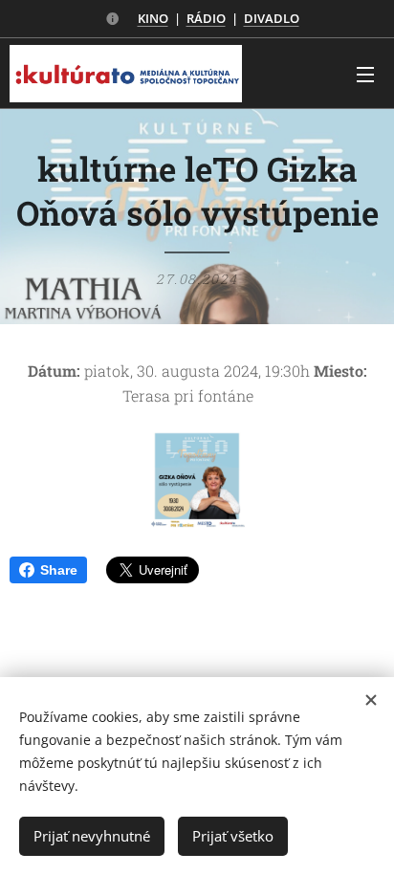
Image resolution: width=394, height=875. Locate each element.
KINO (153, 18)
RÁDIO (206, 18)
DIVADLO (271, 18)
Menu (365, 74)
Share (58, 570)
